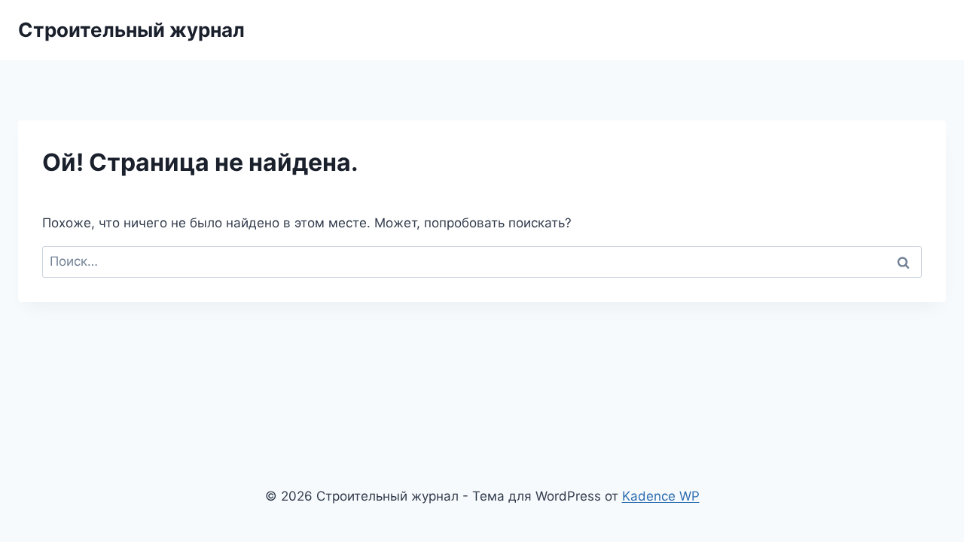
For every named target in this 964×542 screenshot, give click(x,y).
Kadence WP (661, 496)
